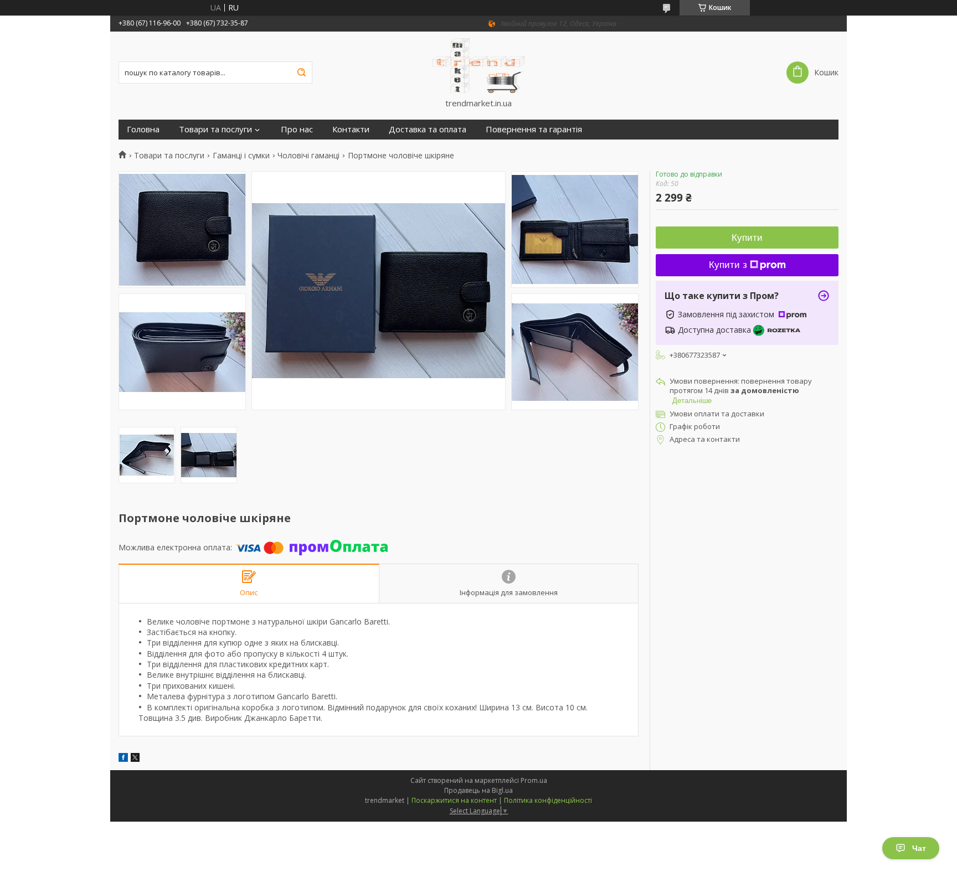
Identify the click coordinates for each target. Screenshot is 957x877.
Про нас (297, 129)
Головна (143, 129)
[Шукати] (301, 72)
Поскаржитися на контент (454, 800)
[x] (135, 759)
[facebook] (123, 759)
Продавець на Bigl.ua (478, 790)
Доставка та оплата (427, 129)
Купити (747, 238)
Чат (919, 848)
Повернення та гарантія (534, 129)
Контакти (350, 129)
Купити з (728, 265)
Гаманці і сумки (241, 156)
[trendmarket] (478, 64)
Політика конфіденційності (548, 800)
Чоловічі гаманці (308, 156)
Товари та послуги (215, 129)
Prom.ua (534, 780)
